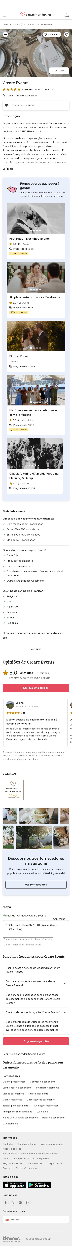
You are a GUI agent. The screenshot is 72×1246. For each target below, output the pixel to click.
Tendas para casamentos (16, 1105)
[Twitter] (13, 1203)
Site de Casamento (26, 1168)
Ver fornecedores (36, 884)
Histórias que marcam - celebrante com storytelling (33, 412)
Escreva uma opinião (36, 688)
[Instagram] (28, 1203)
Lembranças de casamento (17, 1087)
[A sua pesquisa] (5, 34)
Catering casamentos (14, 1081)
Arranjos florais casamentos (17, 1111)
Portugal (15, 1219)
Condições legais (27, 1144)
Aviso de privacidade (52, 1144)
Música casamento (38, 1093)
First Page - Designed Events (29, 238)
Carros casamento (12, 1099)
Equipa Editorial (55, 1163)
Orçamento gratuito (36, 1041)
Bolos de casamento (53, 1117)
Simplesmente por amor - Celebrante (34, 297)
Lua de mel (43, 1111)
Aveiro (30, 24)
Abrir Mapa (59, 919)
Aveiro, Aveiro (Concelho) (22, 95)
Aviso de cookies (12, 1148)
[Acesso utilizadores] (67, 15)
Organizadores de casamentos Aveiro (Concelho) (28, 939)
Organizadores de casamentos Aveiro (22, 944)
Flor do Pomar (19, 356)
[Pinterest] (20, 1203)
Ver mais (36, 649)
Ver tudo (59, 70)
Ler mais (8, 169)
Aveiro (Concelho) (13, 24)
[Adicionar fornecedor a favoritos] (66, 34)
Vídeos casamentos (13, 1093)
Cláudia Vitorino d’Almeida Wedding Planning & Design (34, 476)
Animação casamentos (46, 1105)
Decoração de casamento (41, 1099)
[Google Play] (39, 1187)
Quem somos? (34, 1163)
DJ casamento (10, 1123)
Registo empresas (12, 1163)
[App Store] (14, 1187)
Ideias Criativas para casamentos (20, 1117)
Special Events (36, 1054)
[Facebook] (6, 1203)
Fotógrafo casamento (47, 1087)
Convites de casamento (43, 1081)
